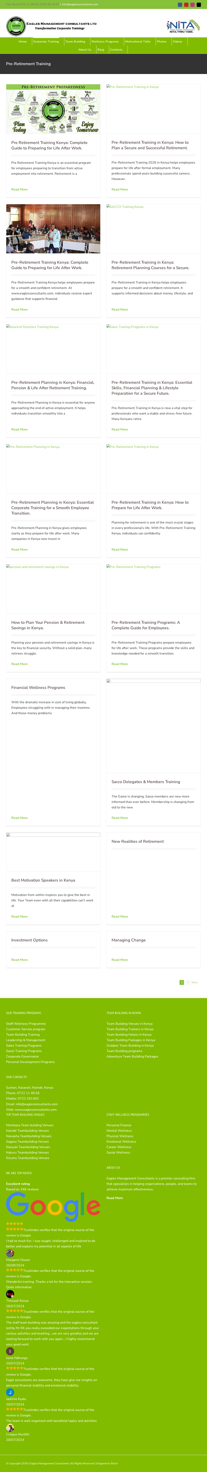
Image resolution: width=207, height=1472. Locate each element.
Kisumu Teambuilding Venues (27, 1158)
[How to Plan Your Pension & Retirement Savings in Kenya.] (53, 588)
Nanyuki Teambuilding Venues (28, 1147)
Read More (19, 189)
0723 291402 (28, 1098)
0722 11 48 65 (28, 1093)
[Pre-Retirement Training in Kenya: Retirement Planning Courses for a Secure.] (154, 228)
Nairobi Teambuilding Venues (27, 1130)
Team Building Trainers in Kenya (130, 1029)
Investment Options (29, 940)
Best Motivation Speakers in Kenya (43, 880)
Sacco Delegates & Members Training (146, 782)
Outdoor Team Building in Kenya (130, 1045)
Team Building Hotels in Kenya (129, 1034)
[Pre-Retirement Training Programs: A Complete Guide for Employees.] (154, 588)
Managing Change (129, 940)
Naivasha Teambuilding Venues (29, 1136)
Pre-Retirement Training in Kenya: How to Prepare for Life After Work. (150, 505)
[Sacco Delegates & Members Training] (154, 726)
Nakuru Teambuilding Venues (27, 1152)
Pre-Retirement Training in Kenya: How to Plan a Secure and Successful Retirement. (150, 145)
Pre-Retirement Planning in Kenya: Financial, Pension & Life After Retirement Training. (52, 385)
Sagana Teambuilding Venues (27, 1141)
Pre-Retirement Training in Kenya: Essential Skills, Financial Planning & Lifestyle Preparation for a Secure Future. (152, 388)
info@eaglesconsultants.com (80, 4)
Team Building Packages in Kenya (131, 1040)
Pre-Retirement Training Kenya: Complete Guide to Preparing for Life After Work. (49, 265)
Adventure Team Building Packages (132, 1056)
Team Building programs (124, 1051)
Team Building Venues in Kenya (129, 1024)
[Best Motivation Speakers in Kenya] (53, 852)
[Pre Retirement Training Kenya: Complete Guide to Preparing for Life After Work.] (53, 109)
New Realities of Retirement (138, 841)
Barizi (114, 1463)
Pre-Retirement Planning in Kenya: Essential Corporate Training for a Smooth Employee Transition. (52, 508)
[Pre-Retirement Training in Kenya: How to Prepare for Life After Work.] (154, 468)
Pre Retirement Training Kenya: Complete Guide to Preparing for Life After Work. (49, 145)
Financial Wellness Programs (38, 687)
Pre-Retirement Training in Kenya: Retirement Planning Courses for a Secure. (150, 265)
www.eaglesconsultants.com (36, 1109)
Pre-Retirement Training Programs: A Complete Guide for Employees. (146, 625)
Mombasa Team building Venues (29, 1125)
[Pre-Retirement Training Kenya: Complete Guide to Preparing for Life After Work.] (53, 229)
